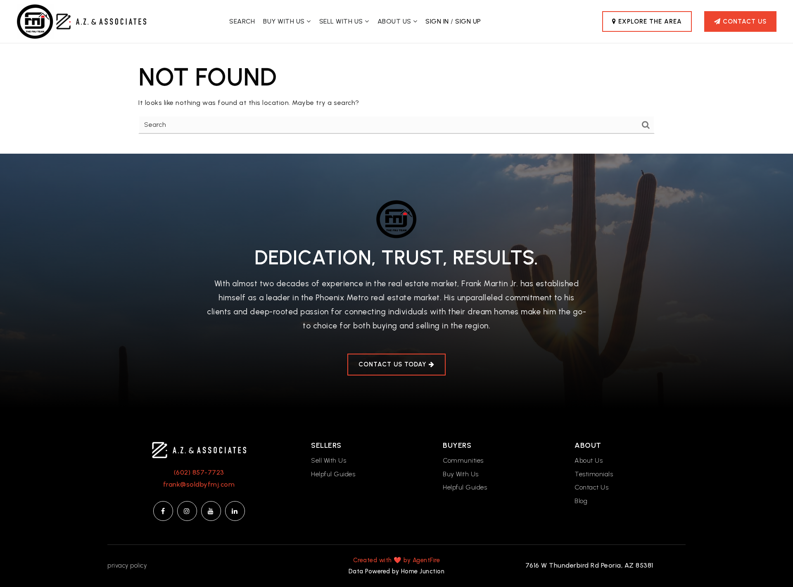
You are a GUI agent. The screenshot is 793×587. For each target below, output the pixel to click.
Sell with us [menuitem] (342, 21)
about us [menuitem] (395, 21)
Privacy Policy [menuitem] (127, 565)
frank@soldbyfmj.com (199, 484)
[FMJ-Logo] (35, 21)
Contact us (744, 21)
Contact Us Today (394, 364)
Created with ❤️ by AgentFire (396, 560)
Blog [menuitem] (581, 501)
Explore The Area (649, 21)
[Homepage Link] (199, 450)
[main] (396, 98)
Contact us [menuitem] (591, 487)
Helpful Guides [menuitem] (333, 474)
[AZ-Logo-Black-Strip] (101, 21)
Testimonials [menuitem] (594, 474)
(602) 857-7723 (199, 472)
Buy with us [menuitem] (284, 21)
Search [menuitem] (242, 21)
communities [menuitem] (463, 460)
